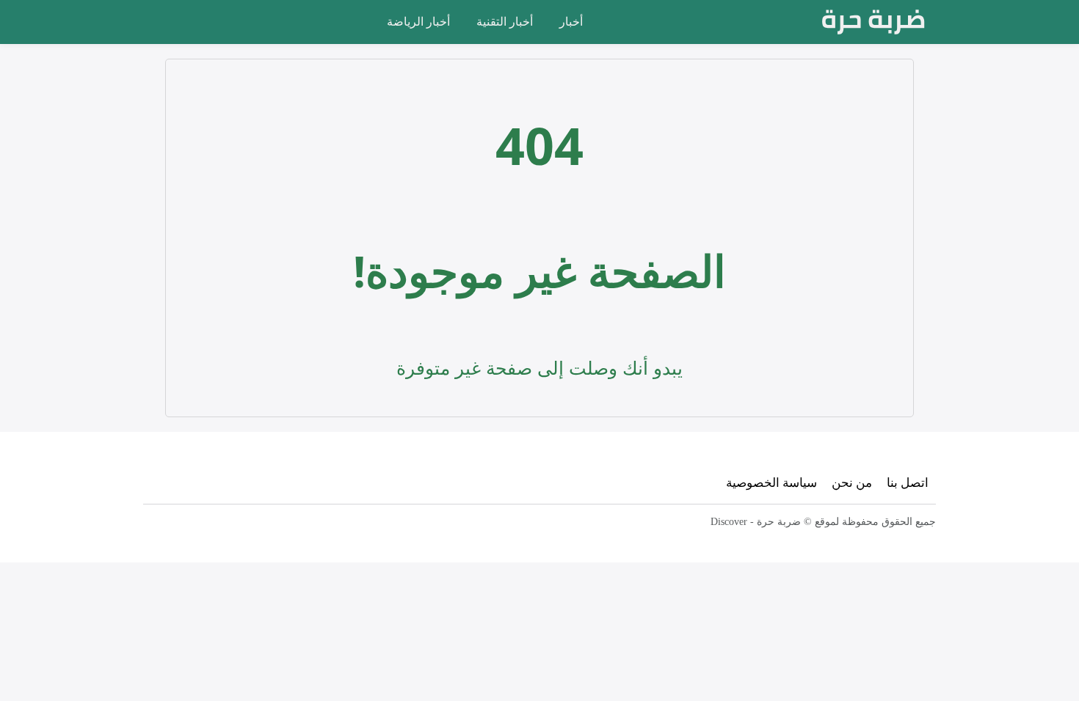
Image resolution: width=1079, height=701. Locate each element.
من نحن (852, 482)
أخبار (571, 21)
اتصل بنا (908, 482)
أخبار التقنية (504, 21)
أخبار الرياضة (418, 21)
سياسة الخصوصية (771, 482)
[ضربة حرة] (873, 22)
